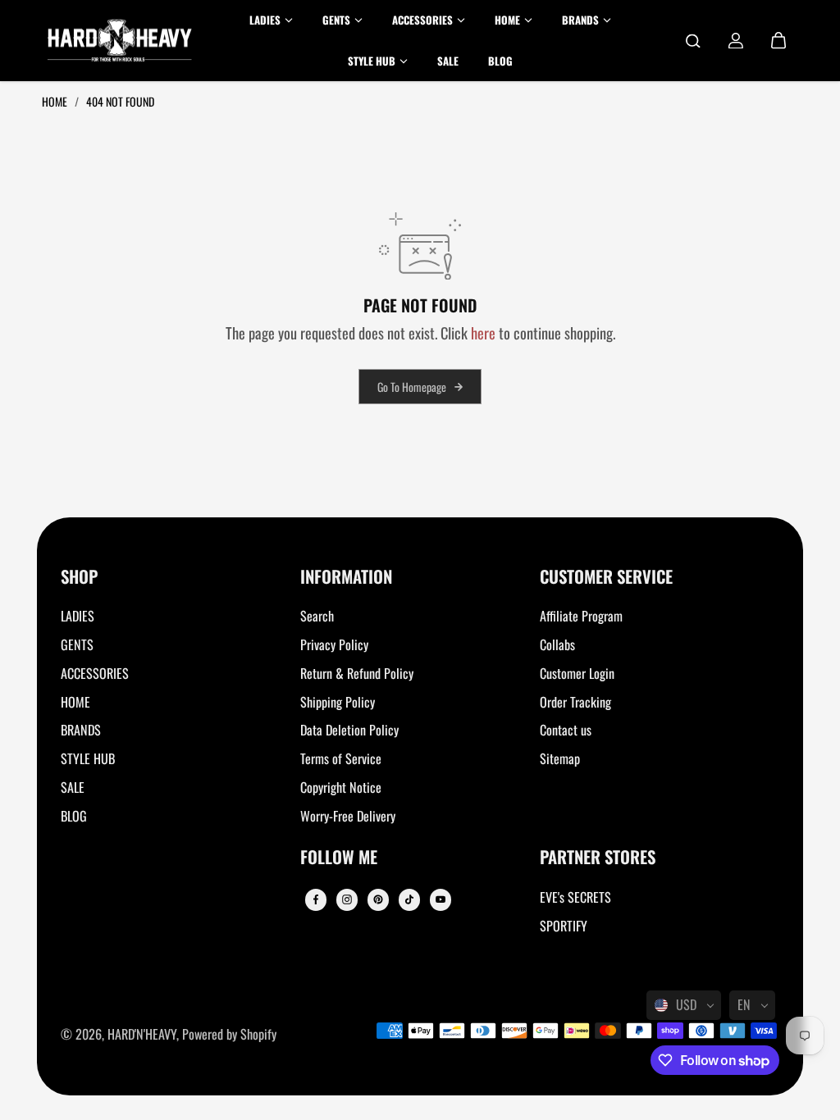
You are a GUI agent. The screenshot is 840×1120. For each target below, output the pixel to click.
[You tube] (440, 899)
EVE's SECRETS (575, 897)
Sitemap (560, 758)
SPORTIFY (563, 926)
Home (56, 101)
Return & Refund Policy (356, 673)
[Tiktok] (409, 899)
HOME (75, 702)
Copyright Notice (340, 787)
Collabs (557, 644)
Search (317, 616)
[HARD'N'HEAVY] (120, 41)
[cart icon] (778, 41)
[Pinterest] (378, 899)
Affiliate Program (581, 616)
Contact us (565, 730)
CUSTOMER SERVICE (606, 578)
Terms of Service (340, 758)
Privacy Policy (334, 644)
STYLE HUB (88, 758)
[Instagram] (347, 899)
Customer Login (577, 673)
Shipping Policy (337, 702)
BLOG (74, 816)
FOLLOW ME (338, 858)
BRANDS (81, 730)
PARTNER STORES (597, 858)
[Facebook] (315, 899)
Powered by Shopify (229, 1034)
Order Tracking (575, 702)
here (483, 332)
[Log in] (735, 41)
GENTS (77, 644)
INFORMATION (346, 578)
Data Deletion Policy (349, 730)
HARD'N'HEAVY (141, 1034)
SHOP (79, 578)
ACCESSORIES (95, 673)
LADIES (77, 616)
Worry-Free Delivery (347, 816)
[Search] (693, 41)
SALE (72, 787)
